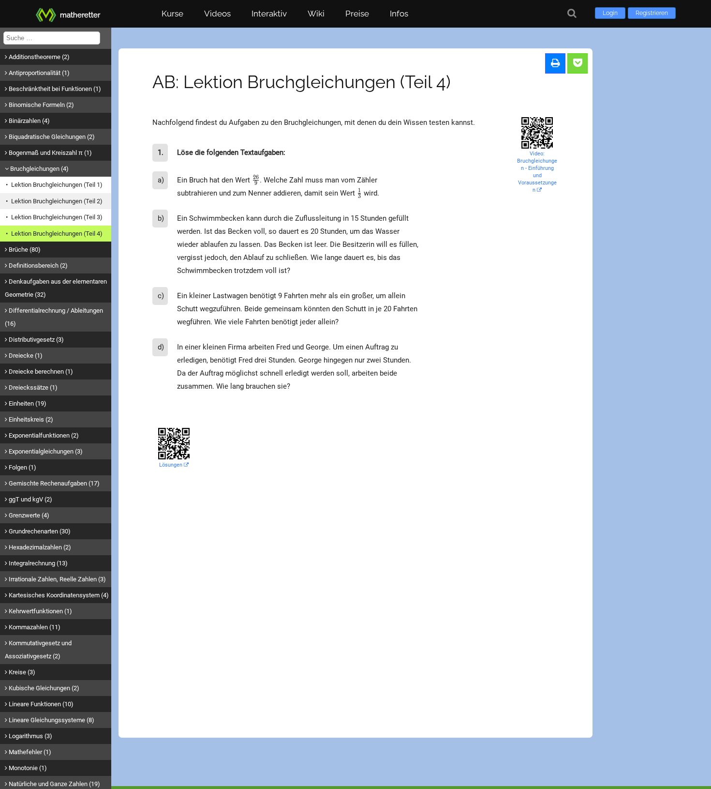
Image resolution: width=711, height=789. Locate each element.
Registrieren (652, 13)
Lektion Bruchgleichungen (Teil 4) (57, 233)
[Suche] (572, 13)
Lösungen (171, 465)
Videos (217, 13)
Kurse (172, 13)
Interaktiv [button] (269, 13)
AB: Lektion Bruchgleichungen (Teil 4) (301, 82)
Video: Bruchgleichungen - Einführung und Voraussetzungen (537, 172)
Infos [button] (399, 13)
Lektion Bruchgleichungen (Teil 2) (57, 201)
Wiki (316, 13)
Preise (357, 13)
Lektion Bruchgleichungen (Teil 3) (57, 217)
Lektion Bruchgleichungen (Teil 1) (57, 184)
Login (610, 13)
